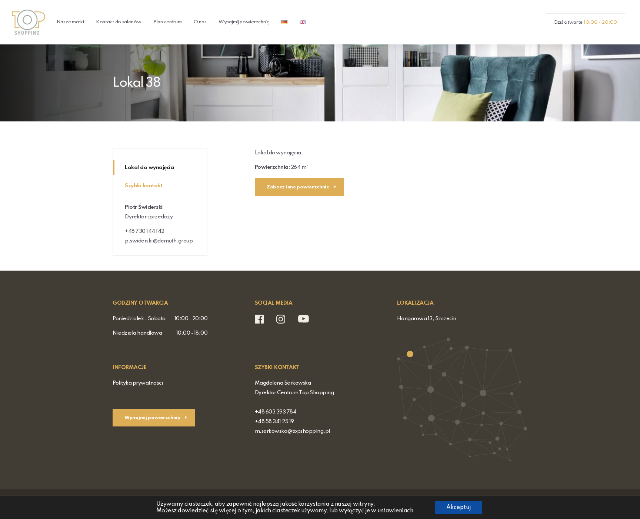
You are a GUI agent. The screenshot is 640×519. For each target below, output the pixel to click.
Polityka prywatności (138, 383)
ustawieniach (395, 511)
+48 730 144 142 (144, 231)
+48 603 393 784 (276, 412)
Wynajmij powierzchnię (244, 22)
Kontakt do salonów (118, 22)
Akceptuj (458, 507)
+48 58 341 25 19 (274, 421)
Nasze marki (70, 22)
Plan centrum (167, 22)
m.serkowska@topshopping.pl (292, 431)
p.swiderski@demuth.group (159, 241)
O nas (200, 22)
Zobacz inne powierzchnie (298, 187)
